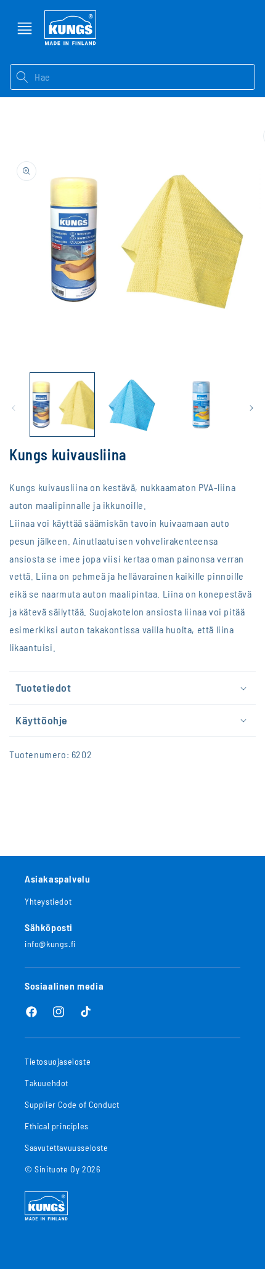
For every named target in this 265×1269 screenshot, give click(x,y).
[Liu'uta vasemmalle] (13, 408)
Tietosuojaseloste (58, 1061)
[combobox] (145, 77)
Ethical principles (57, 1126)
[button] (25, 28)
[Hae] (22, 77)
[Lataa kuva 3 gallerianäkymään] (202, 405)
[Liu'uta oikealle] (251, 408)
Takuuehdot (46, 1083)
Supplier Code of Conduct (72, 1104)
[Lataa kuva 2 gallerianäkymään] (132, 405)
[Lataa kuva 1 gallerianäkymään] (62, 405)
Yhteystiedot (48, 901)
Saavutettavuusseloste (66, 1147)
